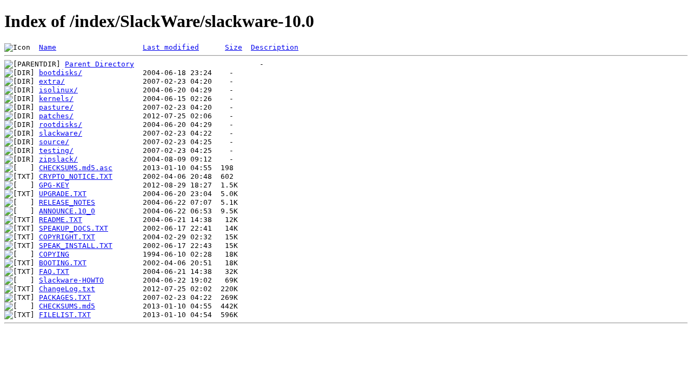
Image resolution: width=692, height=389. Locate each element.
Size (233, 47)
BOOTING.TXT (62, 263)
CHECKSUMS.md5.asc (75, 168)
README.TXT (60, 220)
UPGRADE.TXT (62, 194)
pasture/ (56, 107)
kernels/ (56, 99)
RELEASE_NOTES (67, 202)
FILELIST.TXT (65, 315)
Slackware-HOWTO (71, 280)
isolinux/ (58, 90)
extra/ (52, 81)
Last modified (171, 47)
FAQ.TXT (54, 271)
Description (274, 47)
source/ (54, 142)
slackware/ (60, 133)
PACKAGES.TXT (65, 297)
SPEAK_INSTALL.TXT (75, 246)
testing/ (56, 150)
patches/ (56, 116)
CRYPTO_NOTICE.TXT (75, 176)
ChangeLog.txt (67, 289)
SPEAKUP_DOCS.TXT (73, 228)
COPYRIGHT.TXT (67, 237)
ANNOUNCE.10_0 (67, 211)
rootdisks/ (60, 124)
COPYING (54, 254)
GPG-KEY (54, 185)
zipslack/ (58, 159)
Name (47, 47)
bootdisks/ (60, 73)
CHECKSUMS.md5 (67, 306)
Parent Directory (99, 64)
